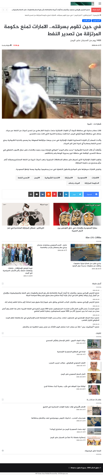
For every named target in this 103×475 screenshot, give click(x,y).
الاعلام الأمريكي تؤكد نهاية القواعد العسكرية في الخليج (64, 406)
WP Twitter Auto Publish (42, 473)
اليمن (36, 178)
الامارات (95, 178)
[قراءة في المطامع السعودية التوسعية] (94, 355)
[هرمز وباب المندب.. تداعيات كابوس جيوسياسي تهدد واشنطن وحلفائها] (94, 421)
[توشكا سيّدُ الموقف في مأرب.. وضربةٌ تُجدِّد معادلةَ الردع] (94, 390)
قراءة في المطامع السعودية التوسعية (71, 351)
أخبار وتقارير (87, 15)
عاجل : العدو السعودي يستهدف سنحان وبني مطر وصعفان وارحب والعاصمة (52, 246)
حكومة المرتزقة (91, 183)
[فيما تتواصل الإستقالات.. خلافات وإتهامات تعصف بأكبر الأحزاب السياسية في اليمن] (17, 255)
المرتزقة (68, 178)
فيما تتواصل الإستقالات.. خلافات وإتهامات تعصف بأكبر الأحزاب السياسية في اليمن (17, 271)
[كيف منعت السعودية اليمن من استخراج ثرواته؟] (94, 431)
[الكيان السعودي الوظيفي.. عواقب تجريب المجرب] (94, 366)
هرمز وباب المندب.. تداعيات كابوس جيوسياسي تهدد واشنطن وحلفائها (58, 418)
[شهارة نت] (82, 4)
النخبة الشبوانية (52, 178)
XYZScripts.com (63, 473)
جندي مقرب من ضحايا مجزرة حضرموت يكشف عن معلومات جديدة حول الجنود (86, 264)
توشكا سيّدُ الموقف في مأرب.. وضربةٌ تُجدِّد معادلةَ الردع (64, 386)
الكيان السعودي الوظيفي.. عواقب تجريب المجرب (67, 363)
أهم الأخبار (86, 20)
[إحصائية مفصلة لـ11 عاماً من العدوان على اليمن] (94, 441)
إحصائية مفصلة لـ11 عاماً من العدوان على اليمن (67, 437)
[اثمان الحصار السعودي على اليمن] (94, 378)
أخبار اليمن (78, 15)
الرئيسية (96, 15)
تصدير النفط (23, 178)
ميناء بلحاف (73, 183)
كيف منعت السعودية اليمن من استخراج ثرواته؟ (67, 429)
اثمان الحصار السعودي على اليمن (73, 374)
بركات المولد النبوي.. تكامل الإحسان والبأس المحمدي (65, 340)
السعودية (82, 178)
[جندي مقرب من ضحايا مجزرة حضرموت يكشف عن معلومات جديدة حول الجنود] (86, 252)
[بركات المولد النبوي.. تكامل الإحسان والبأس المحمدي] (94, 344)
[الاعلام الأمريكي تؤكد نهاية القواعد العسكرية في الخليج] (94, 410)
